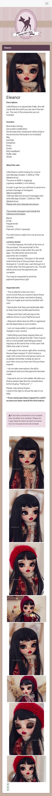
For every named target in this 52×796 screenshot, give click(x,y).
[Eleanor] (26, 462)
